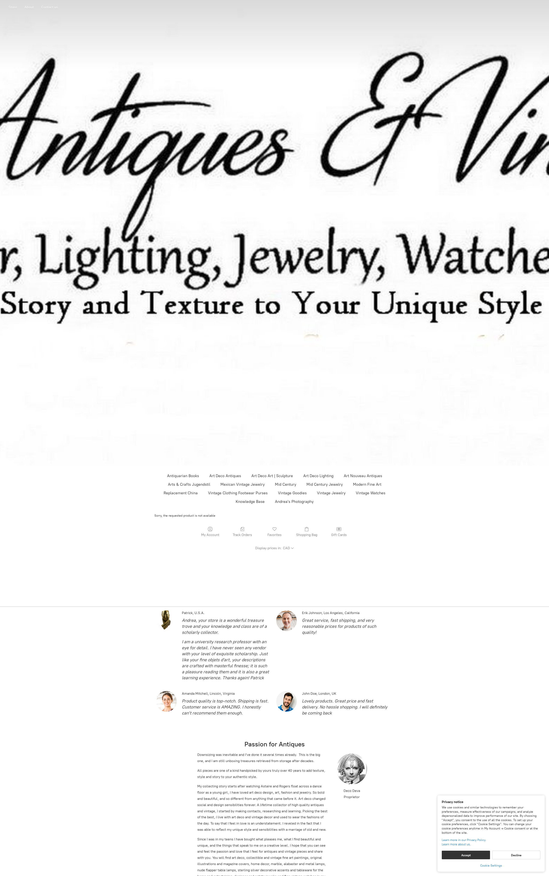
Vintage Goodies (292, 493)
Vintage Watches (370, 493)
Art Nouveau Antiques (363, 476)
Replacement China (181, 493)
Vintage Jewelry (331, 493)
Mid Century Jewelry (324, 484)
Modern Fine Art (367, 484)
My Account (210, 535)
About (29, 7)
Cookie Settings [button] (491, 865)
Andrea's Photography (294, 501)
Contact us (49, 7)
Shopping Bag (306, 535)
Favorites (274, 535)
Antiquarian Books (183, 476)
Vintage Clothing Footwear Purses (238, 493)
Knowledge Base (250, 501)
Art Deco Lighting (318, 476)
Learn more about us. (456, 844)
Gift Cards (339, 535)
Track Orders (242, 535)
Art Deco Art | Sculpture (272, 476)
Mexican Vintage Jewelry (242, 484)
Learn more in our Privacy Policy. (464, 840)
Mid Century (285, 484)
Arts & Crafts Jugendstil (189, 484)
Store (13, 7)
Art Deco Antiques (225, 476)
